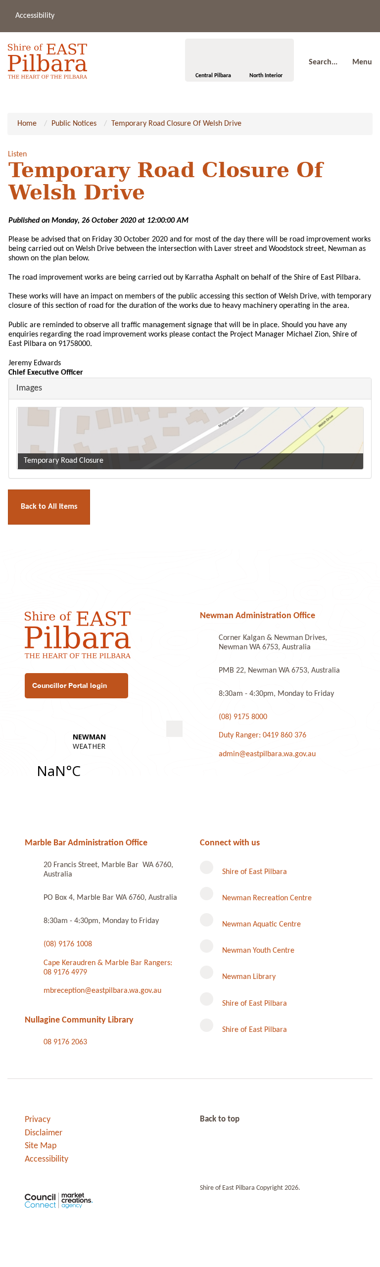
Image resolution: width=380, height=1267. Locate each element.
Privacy (37, 1119)
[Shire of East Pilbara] (47, 59)
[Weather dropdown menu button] (174, 729)
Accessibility (34, 16)
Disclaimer (43, 1133)
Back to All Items (49, 507)
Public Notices (73, 124)
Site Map (40, 1146)
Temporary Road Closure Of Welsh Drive (176, 124)
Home (27, 124)
